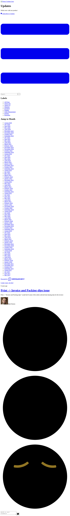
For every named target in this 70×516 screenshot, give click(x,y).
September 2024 (9, 152)
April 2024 (7, 160)
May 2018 (7, 255)
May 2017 (7, 275)
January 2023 (8, 178)
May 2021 (7, 198)
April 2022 (7, 185)
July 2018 (7, 252)
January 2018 (8, 262)
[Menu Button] (35, 92)
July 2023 (7, 172)
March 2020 (7, 219)
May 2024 (7, 159)
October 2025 (8, 134)
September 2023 (9, 169)
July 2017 (7, 272)
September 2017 (9, 268)
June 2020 (7, 214)
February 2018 (8, 260)
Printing (6, 110)
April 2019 (7, 237)
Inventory (7, 108)
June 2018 (7, 254)
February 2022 (8, 188)
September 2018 (9, 249)
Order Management (10, 112)
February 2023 (8, 177)
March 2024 (7, 162)
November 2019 (9, 226)
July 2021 (7, 195)
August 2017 (8, 270)
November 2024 (9, 149)
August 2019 (8, 231)
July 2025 (7, 137)
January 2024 (8, 164)
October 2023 (8, 167)
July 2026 (7, 124)
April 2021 (7, 200)
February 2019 (8, 241)
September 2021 (9, 191)
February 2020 (8, 221)
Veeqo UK (7, 103)
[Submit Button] (19, 94)
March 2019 (7, 239)
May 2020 (7, 216)
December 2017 (9, 264)
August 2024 (8, 154)
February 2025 (8, 146)
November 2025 (9, 132)
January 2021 (8, 205)
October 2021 (8, 190)
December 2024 (9, 147)
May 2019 (7, 236)
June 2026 (7, 126)
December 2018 (9, 244)
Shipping (7, 107)
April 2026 (7, 129)
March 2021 (7, 201)
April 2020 (7, 218)
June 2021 (7, 196)
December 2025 (9, 131)
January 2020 (8, 223)
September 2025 (9, 136)
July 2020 (7, 213)
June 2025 (7, 139)
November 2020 (9, 206)
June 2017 (7, 273)
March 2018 (7, 259)
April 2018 (7, 257)
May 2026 (7, 128)
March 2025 (7, 144)
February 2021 (8, 203)
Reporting (7, 115)
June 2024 (7, 157)
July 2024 (7, 155)
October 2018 (8, 247)
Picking (6, 113)
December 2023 (9, 165)
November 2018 (9, 245)
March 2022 (7, 187)
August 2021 (8, 193)
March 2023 (7, 175)
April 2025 (7, 142)
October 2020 (8, 208)
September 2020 (9, 209)
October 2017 (8, 267)
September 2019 (9, 229)
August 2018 (8, 250)
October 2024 (8, 150)
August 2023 (8, 170)
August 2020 (8, 211)
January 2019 (8, 242)
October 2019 (8, 227)
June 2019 (7, 234)
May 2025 (7, 141)
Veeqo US (7, 105)
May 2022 (7, 183)
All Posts (7, 102)
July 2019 (7, 232)
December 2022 (9, 180)
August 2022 (8, 182)
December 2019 (9, 224)
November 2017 (9, 265)
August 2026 (8, 123)
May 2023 (7, 173)
